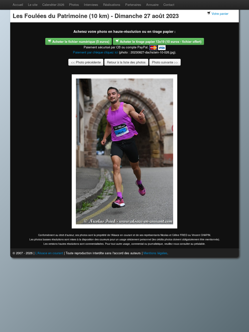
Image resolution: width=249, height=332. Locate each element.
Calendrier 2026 (53, 4)
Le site (32, 4)
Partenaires (133, 4)
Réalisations (111, 4)
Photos (74, 4)
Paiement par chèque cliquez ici (95, 52)
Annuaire (152, 4)
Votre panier (220, 13)
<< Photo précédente (86, 62)
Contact (168, 4)
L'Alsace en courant (49, 253)
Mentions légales (155, 253)
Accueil (18, 4)
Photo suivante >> (165, 62)
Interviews (91, 4)
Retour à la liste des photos (126, 62)
